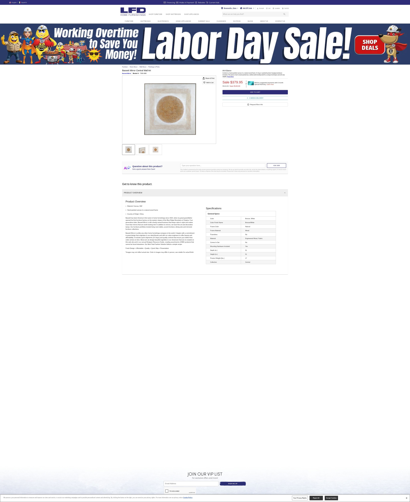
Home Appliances (183, 21)
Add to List (209, 82)
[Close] (406, 498)
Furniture (129, 21)
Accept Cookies (331, 498)
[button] (13, 2)
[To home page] (133, 11)
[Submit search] (284, 14)
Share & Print (209, 78)
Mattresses (146, 21)
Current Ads (214, 2)
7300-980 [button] (143, 73)
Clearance (221, 21)
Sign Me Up (232, 484)
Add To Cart (255, 92)
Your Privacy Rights (300, 498)
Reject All (316, 498)
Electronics (163, 21)
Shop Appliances (191, 14)
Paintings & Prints (154, 67)
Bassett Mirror (126, 73)
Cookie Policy (187, 497)
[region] (205, 498)
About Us (264, 21)
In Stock (237, 21)
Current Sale (204, 21)
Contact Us (280, 21)
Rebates (201, 2)
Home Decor (133, 67)
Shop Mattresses (173, 14)
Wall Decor (143, 67)
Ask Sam (276, 165)
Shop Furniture (155, 14)
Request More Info (256, 104)
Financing (170, 2)
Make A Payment (186, 2)
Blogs (250, 21)
